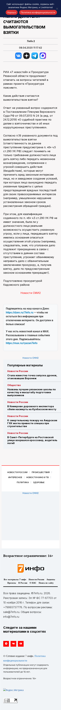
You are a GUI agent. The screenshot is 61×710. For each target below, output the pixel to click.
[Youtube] (21, 644)
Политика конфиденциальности (38, 12)
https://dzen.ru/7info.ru (19, 312)
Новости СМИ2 (30, 292)
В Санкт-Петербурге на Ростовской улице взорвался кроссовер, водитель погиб (32, 440)
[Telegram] (6, 644)
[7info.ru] (30, 568)
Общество (14, 385)
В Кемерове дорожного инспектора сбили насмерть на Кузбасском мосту (31, 408)
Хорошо (11, 12)
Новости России (17, 371)
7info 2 (31, 41)
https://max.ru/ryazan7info (21, 343)
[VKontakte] (13, 644)
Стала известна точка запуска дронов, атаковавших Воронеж (32, 377)
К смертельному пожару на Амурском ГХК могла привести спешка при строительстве (32, 423)
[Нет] (57, 8)
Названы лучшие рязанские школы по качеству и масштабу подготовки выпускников (31, 392)
